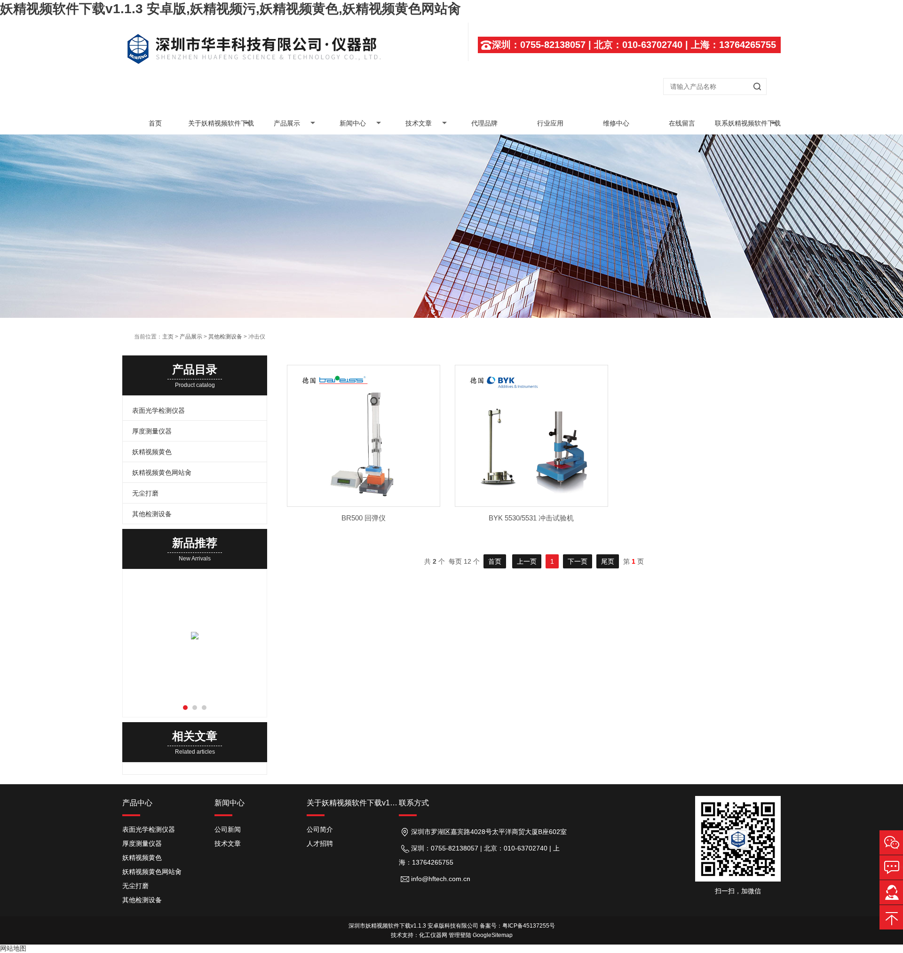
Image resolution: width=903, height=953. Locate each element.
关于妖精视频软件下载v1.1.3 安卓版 (221, 126)
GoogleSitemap (493, 935)
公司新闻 (227, 829)
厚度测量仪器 (152, 431)
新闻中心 (353, 123)
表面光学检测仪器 (158, 410)
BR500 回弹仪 (363, 518)
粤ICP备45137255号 (528, 925)
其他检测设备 (225, 336)
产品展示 (287, 123)
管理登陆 (460, 935)
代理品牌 (484, 123)
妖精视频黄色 (152, 452)
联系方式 (414, 803)
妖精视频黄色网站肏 (161, 472)
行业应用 (550, 123)
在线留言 (682, 123)
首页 (155, 123)
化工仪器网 (433, 935)
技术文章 (418, 123)
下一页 (577, 561)
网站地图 (13, 948)
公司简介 (320, 829)
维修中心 (616, 123)
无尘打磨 (145, 493)
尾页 (607, 561)
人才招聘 (320, 843)
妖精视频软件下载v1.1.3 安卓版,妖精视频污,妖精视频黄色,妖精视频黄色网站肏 (230, 8)
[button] (185, 707)
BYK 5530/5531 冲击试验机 (531, 518)
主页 (168, 336)
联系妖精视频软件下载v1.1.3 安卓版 (748, 126)
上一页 (527, 561)
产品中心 (137, 803)
